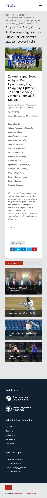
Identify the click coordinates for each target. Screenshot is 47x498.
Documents (10, 439)
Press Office (18, 15)
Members (9, 431)
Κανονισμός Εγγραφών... (17, 468)
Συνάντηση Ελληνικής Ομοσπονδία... (18, 289)
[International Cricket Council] (18, 401)
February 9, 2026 (15, 463)
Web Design (19, 493)
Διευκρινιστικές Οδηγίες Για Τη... (23, 313)
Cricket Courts (11, 435)
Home (8, 15)
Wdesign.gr (31, 493)
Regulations (10, 427)
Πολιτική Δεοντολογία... (16, 459)
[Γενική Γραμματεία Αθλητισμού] (18, 411)
